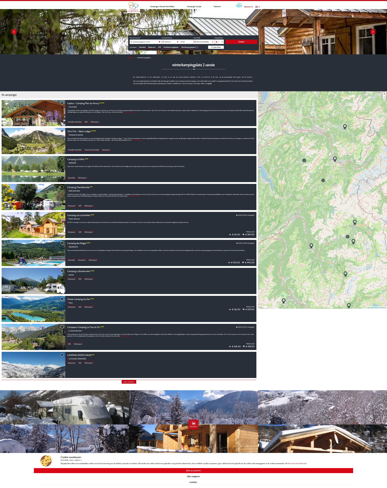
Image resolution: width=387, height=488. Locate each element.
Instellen (193, 482)
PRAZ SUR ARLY (74, 191)
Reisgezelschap (219, 38)
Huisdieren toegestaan (171, 47)
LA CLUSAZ (73, 107)
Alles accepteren (193, 470)
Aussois (71, 275)
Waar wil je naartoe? (135, 38)
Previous (14, 31)
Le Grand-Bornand (75, 331)
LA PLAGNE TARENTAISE (77, 359)
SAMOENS (72, 163)
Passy (71, 303)
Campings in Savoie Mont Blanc (162, 6)
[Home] (133, 6)
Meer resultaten (129, 382)
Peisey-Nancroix (74, 219)
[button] (283, 301)
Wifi (159, 47)
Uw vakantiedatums (167, 38)
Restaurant (152, 47)
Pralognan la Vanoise (76, 135)
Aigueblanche (73, 247)
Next (373, 31)
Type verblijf (197, 38)
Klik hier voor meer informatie (296, 463)
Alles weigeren (193, 476)
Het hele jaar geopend (188, 47)
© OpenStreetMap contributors (375, 308)
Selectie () (248, 7)
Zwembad (142, 47)
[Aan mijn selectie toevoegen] (62, 103)
